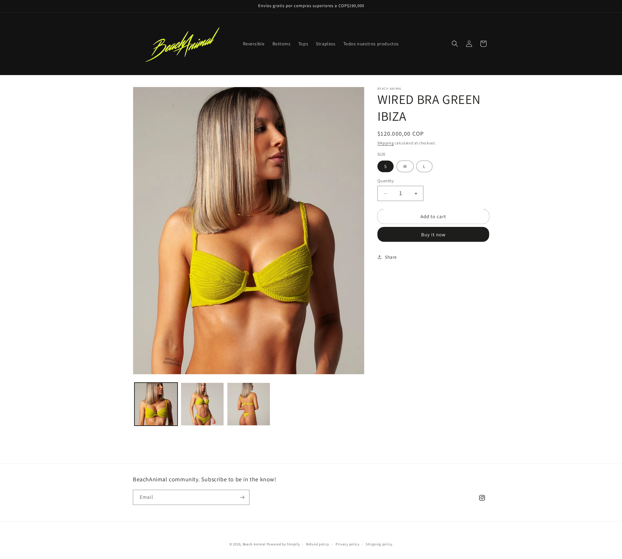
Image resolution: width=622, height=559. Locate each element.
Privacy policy (348, 544)
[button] (455, 44)
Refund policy (317, 544)
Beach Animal (254, 544)
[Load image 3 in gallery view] (248, 404)
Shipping (385, 142)
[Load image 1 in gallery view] (156, 404)
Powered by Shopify (283, 544)
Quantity (385, 181)
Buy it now (433, 234)
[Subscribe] (242, 497)
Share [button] (391, 257)
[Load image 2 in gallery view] (202, 404)
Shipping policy (379, 544)
